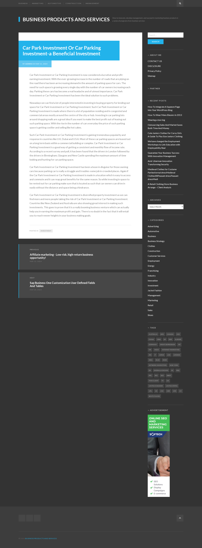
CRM (159, 339)
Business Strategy (156, 241)
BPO (162, 334)
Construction (73, 3)
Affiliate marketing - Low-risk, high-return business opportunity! (61, 256)
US (156, 391)
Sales (150, 310)
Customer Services (156, 256)
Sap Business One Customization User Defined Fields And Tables (62, 284)
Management (92, 3)
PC (172, 370)
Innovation (153, 280)
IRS (150, 355)
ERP (170, 339)
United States (171, 386)
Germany (153, 344)
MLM (158, 360)
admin (28, 64)
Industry (152, 275)
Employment (154, 260)
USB (168, 391)
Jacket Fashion (155, 290)
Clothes (151, 246)
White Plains (154, 396)
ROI (156, 375)
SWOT (169, 375)
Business (23, 3)
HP (179, 344)
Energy (151, 265)
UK (168, 380)
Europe (178, 339)
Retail (150, 305)
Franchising (153, 270)
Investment (46, 231)
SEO (162, 375)
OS (150, 370)
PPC (150, 375)
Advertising (153, 226)
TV (163, 380)
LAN (168, 355)
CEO (178, 334)
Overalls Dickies (161, 370)
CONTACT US (155, 61)
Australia (153, 334)
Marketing (37, 3)
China (151, 339)
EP (165, 339)
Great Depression (167, 344)
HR (150, 349)
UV (180, 391)
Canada (170, 334)
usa (162, 391)
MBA (151, 360)
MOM (165, 360)
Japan (161, 355)
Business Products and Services (66, 19)
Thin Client (153, 380)
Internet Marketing (171, 349)
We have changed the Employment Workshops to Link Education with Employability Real (164, 144)
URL (150, 391)
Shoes (150, 315)
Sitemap (151, 76)
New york (174, 365)
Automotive (54, 3)
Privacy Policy (154, 71)
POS (177, 370)
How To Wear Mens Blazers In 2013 (165, 115)
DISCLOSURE (154, 66)
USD (174, 391)
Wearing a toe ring (156, 120)
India (156, 349)
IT (155, 355)
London (177, 355)
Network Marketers (158, 365)
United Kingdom (156, 386)
